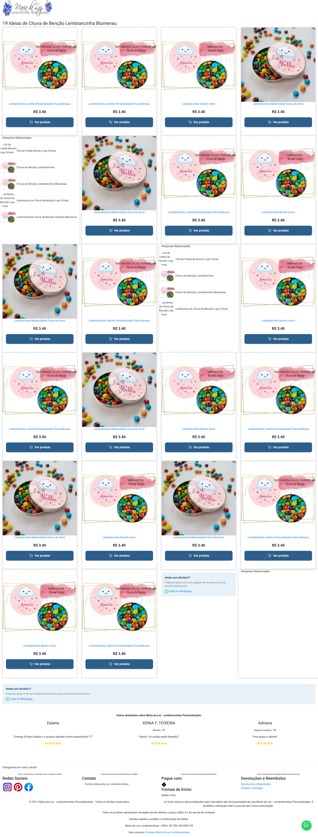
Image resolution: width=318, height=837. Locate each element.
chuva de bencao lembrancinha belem (199, 774)
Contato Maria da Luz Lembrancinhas (107, 784)
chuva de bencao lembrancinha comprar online (40, 774)
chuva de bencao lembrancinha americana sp (278, 774)
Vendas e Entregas (252, 788)
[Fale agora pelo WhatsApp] (306, 825)
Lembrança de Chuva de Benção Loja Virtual (42, 200)
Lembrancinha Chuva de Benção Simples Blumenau (47, 217)
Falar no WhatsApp (180, 591)
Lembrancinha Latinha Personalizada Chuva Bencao (39, 103)
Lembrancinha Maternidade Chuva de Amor (278, 103)
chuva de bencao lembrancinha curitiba (119, 774)
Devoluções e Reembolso (256, 784)
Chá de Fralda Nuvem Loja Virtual (36, 150)
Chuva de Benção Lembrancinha (35, 167)
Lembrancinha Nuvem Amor (198, 103)
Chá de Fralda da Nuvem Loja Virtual (197, 259)
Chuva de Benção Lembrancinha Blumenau (42, 183)
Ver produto (42, 122)
